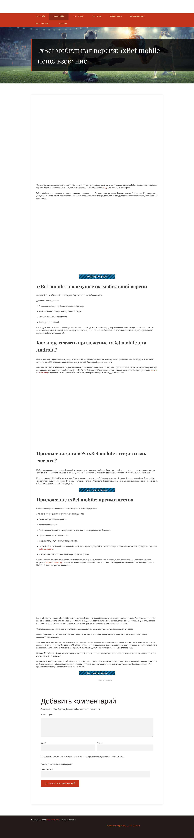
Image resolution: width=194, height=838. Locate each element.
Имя (43, 743)
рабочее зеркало (46, 549)
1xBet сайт (40, 16)
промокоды (58, 562)
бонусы (48, 562)
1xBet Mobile (58, 16)
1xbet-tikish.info (52, 820)
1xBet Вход (96, 16)
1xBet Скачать (115, 16)
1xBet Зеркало (42, 23)
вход (105, 187)
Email (100, 743)
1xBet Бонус (78, 16)
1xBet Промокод (137, 16)
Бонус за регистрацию (97, 276)
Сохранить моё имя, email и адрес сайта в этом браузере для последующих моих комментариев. (84, 756)
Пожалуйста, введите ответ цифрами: (56, 764)
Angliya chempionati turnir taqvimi (123, 825)
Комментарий (46, 714)
